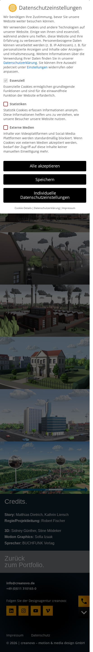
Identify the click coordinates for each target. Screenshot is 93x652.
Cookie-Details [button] (23, 208)
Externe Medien (22, 127)
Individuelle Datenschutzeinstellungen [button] (45, 195)
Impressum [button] (68, 208)
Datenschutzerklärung (20, 62)
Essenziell (17, 80)
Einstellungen (37, 67)
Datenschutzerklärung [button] (47, 208)
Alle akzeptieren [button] (45, 166)
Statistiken (18, 104)
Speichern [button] (44, 179)
